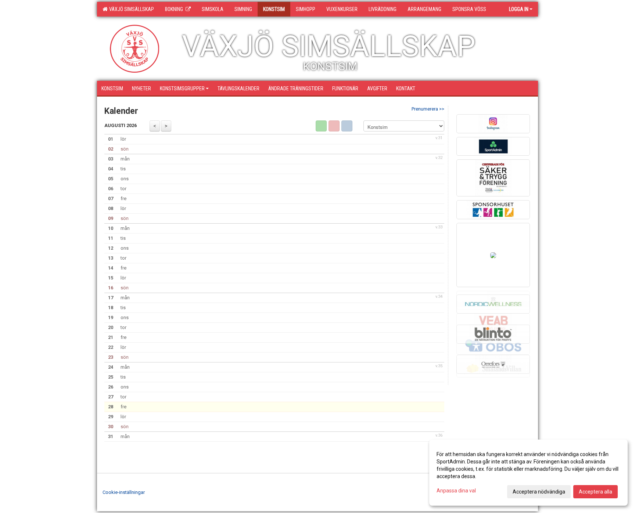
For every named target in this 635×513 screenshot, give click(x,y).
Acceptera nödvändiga (539, 492)
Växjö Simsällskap (130, 9)
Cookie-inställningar (124, 492)
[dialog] (528, 473)
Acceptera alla (595, 492)
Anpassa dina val (456, 491)
